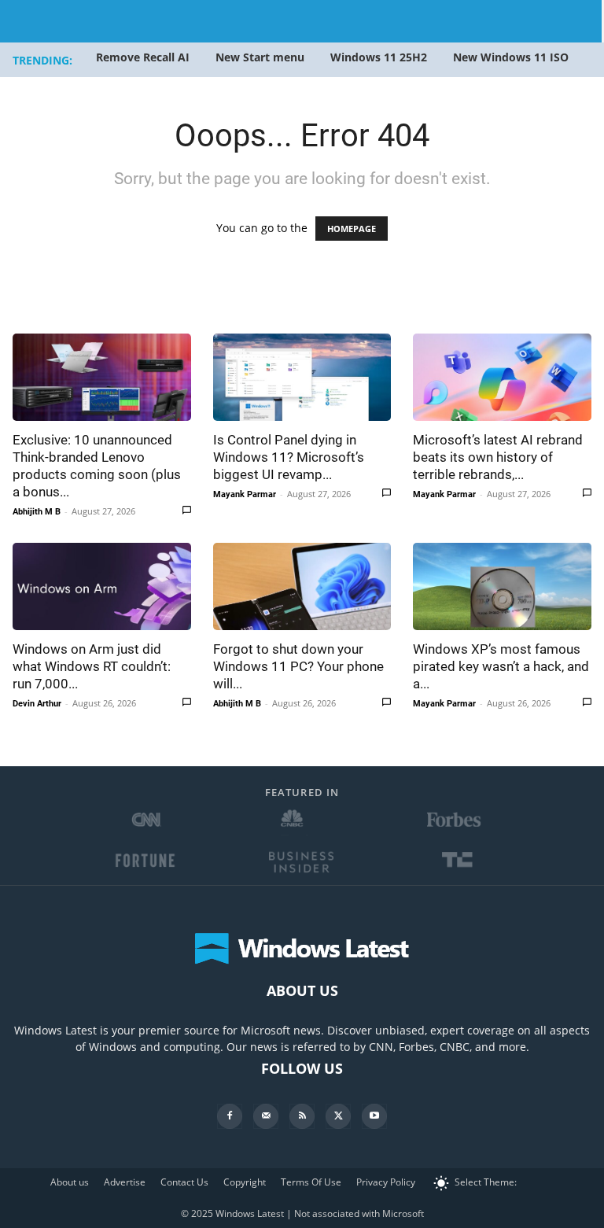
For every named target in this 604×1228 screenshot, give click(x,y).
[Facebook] (229, 1116)
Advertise (124, 1182)
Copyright (244, 1182)
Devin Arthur (37, 704)
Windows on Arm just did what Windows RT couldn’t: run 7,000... (92, 666)
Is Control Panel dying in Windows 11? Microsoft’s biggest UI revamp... (288, 457)
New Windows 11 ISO (511, 57)
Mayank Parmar (244, 494)
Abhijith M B (37, 512)
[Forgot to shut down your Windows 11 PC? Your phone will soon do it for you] (302, 586)
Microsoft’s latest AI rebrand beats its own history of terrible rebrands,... (498, 457)
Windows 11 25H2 (378, 57)
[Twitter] (338, 1116)
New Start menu (259, 57)
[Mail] (265, 1116)
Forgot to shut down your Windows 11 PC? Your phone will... (298, 666)
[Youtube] (374, 1116)
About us (69, 1182)
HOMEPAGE (351, 228)
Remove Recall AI (143, 57)
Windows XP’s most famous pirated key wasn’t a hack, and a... (501, 666)
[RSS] (302, 1116)
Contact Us (184, 1182)
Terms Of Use (311, 1182)
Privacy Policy (385, 1182)
